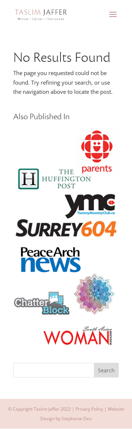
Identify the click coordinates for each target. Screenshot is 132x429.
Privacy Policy (89, 409)
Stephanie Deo (77, 418)
